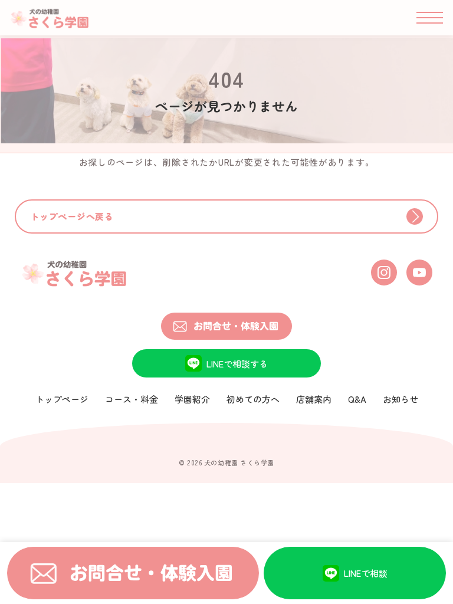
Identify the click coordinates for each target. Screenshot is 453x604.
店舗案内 (313, 399)
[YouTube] (419, 272)
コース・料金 (131, 399)
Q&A (357, 399)
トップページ (61, 399)
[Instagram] (384, 272)
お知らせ (400, 399)
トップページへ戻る (72, 216)
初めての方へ (253, 399)
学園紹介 (192, 399)
